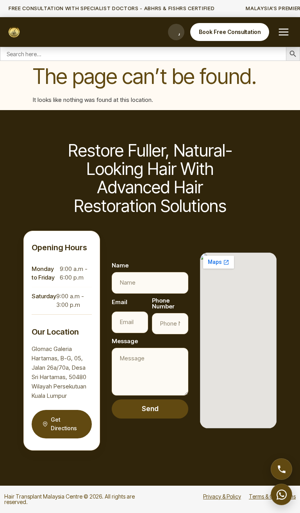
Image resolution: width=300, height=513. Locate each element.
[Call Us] (176, 32)
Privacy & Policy (222, 496)
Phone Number (163, 303)
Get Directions (64, 424)
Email (119, 302)
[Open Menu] (283, 32)
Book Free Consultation (230, 31)
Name (120, 265)
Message (125, 341)
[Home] (14, 32)
